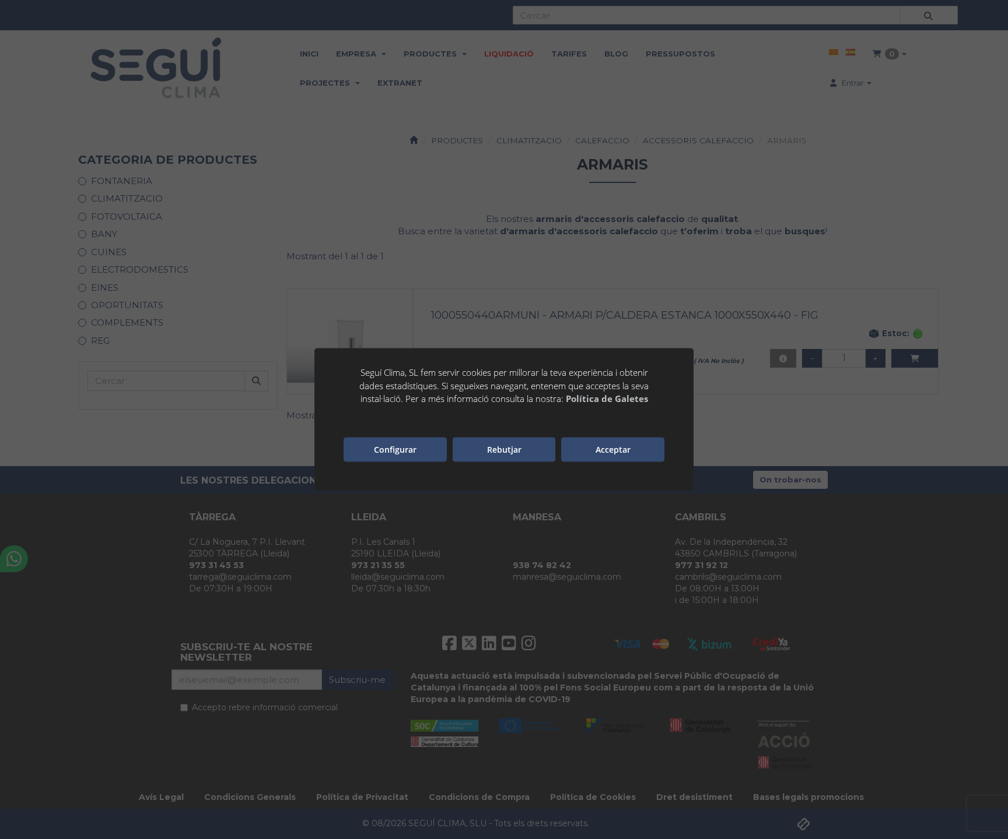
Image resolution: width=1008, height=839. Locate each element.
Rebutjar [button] (504, 448)
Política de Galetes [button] (607, 398)
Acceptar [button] (613, 448)
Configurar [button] (395, 448)
